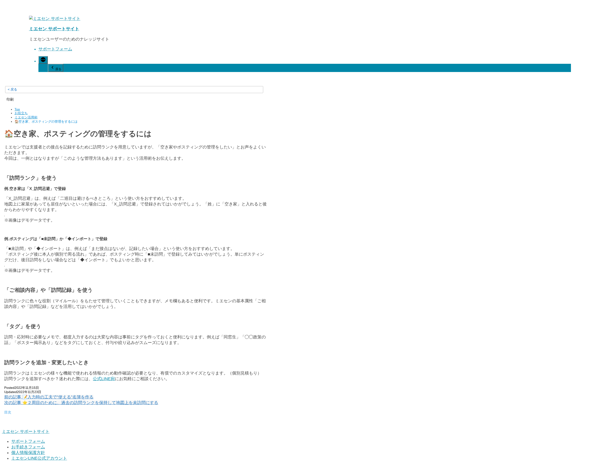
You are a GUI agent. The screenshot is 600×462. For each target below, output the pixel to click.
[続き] (43, 60)
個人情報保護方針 (28, 452)
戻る (58, 69)
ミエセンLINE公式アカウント (39, 458)
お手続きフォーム (28, 447)
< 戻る (12, 89)
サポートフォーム (55, 49)
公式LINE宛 (104, 378)
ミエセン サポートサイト (54, 28)
